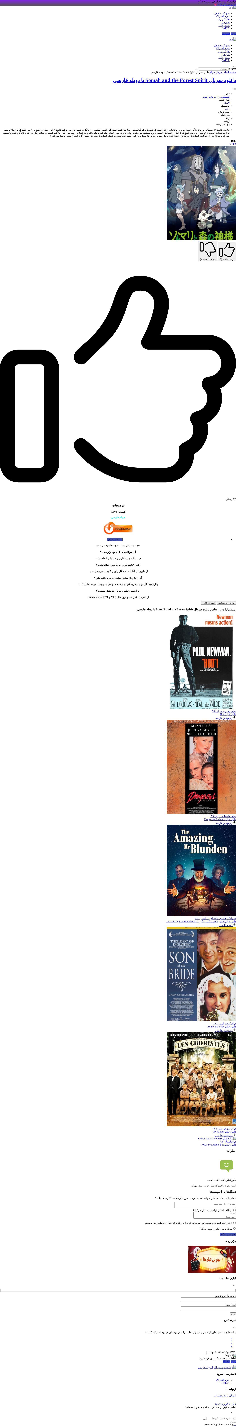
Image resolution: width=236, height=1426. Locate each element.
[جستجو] (204, 1419)
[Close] (234, 1285)
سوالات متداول (222, 13)
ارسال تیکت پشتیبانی (225, 1395)
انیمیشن (225, 96)
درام (217, 96)
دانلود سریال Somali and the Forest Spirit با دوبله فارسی (174, 80)
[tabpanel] (118, 575)
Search (232, 68)
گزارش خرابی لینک (226, 603)
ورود (233, 33)
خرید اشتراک (223, 16)
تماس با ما (224, 25)
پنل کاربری (224, 19)
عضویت (226, 33)
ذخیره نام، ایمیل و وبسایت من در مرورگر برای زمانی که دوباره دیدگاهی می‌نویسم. (188, 1223)
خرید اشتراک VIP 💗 (225, 4)
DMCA (226, 28)
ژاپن (227, 108)
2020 (227, 102)
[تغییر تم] (234, 37)
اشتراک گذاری (208, 603)
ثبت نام (226, 1361)
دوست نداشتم (208, 259)
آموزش (226, 22)
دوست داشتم (226, 259)
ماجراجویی (208, 96)
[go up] (234, 1425)
